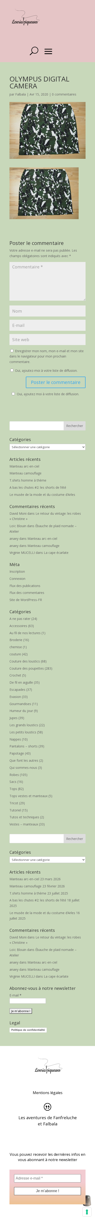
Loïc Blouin (17, 526)
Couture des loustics (24, 661)
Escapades (17, 689)
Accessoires (18, 626)
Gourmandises (20, 704)
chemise (15, 647)
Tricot (13, 803)
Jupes (13, 718)
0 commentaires (64, 94)
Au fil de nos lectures (25, 633)
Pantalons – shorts (23, 746)
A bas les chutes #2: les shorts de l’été (37, 487)
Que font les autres (23, 760)
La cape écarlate (56, 552)
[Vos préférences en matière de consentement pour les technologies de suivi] (87, 1212)
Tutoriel (15, 810)
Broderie (15, 640)
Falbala (20, 94)
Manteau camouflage (25, 473)
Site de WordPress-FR (25, 600)
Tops (13, 789)
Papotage (16, 753)
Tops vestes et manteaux (28, 796)
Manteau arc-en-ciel (24, 466)
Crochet (15, 675)
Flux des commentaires (26, 592)
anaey (13, 538)
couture (15, 654)
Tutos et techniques (24, 817)
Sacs (12, 781)
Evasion (15, 696)
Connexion (17, 578)
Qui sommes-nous (23, 767)
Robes (14, 775)
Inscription (17, 571)
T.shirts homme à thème (27, 480)
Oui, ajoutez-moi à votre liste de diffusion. (45, 370)
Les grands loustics (23, 725)
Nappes (15, 739)
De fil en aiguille (21, 682)
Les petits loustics (22, 732)
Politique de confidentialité (28, 1029)
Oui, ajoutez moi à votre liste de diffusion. (48, 394)
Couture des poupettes (26, 668)
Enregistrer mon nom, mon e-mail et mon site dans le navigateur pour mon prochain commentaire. (46, 356)
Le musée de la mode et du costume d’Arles (42, 494)
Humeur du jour (21, 711)
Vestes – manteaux (23, 824)
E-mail (15, 995)
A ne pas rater (19, 618)
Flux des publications (24, 586)
